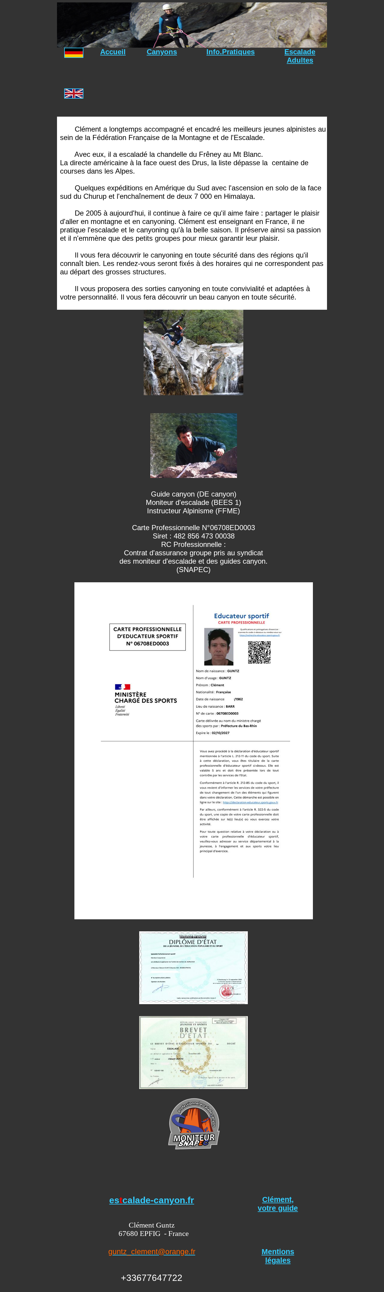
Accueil (113, 52)
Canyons (162, 52)
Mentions (278, 1251)
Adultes (300, 60)
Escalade (299, 52)
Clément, (278, 1199)
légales (278, 1260)
